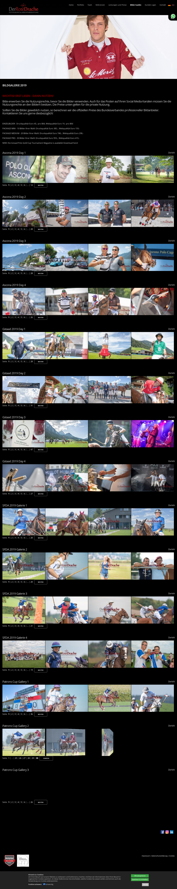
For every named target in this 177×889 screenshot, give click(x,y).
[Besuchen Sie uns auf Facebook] (162, 833)
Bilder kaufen (135, 5)
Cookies (172, 856)
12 (32, 185)
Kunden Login (150, 5)
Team (90, 5)
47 (32, 449)
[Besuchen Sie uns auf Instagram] (167, 833)
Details (145, 884)
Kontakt (163, 5)
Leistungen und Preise (117, 5)
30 (37, 758)
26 (32, 317)
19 (32, 670)
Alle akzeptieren (140, 876)
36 (32, 714)
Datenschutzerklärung (159, 856)
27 (32, 493)
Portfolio (80, 5)
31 (32, 405)
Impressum (146, 856)
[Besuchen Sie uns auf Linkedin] (171, 833)
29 (33, 758)
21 (32, 626)
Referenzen (100, 5)
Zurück (171, 152)
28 (32, 229)
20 (32, 537)
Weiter (40, 185)
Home (71, 5)
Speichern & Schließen (140, 879)
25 (16, 758)
